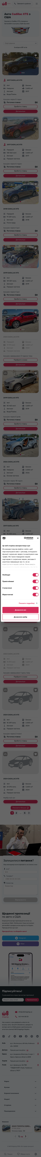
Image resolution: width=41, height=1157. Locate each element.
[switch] (36, 581)
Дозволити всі (20, 610)
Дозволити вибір (20, 617)
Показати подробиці (27, 603)
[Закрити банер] (38, 538)
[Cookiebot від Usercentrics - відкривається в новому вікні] (25, 538)
